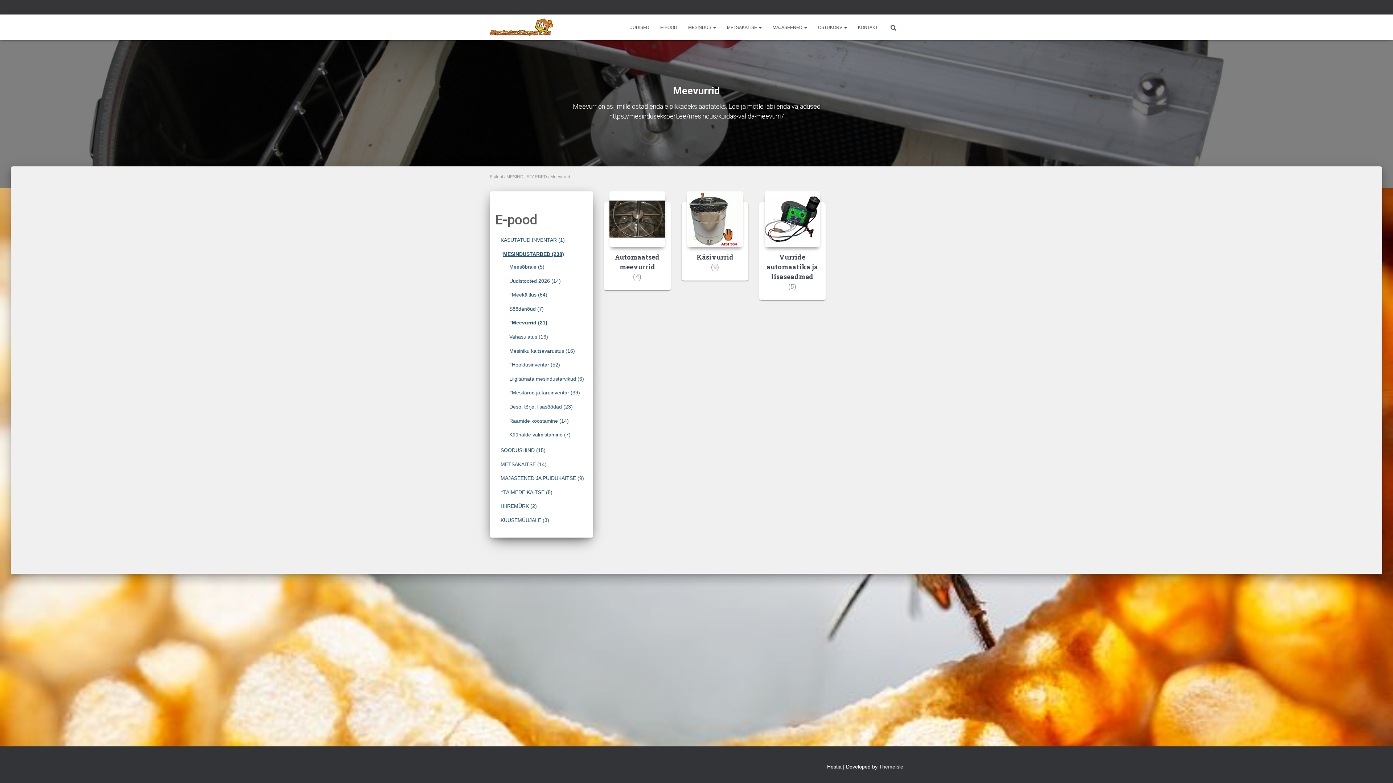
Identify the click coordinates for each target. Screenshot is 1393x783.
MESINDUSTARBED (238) (533, 254)
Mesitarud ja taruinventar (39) (546, 392)
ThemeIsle (891, 767)
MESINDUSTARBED (526, 176)
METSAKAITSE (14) (524, 464)
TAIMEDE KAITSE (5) (527, 492)
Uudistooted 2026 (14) (535, 281)
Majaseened (788, 27)
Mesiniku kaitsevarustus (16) (542, 351)
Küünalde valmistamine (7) (540, 435)
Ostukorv (830, 27)
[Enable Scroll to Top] (1378, 768)
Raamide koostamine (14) (539, 421)
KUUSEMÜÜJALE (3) (525, 520)
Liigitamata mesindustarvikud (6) (546, 379)
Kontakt (868, 27)
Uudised (639, 27)
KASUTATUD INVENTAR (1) (533, 240)
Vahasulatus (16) (528, 337)
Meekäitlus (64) (529, 295)
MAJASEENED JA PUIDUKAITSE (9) (542, 478)
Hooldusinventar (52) (536, 365)
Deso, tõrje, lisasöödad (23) (541, 407)
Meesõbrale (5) (527, 267)
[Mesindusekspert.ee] (521, 27)
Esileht (496, 176)
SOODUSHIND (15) (523, 450)
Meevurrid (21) (529, 323)
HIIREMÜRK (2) (519, 506)
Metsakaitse (742, 27)
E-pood (668, 27)
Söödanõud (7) (526, 309)
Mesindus (700, 27)
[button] (714, 27)
